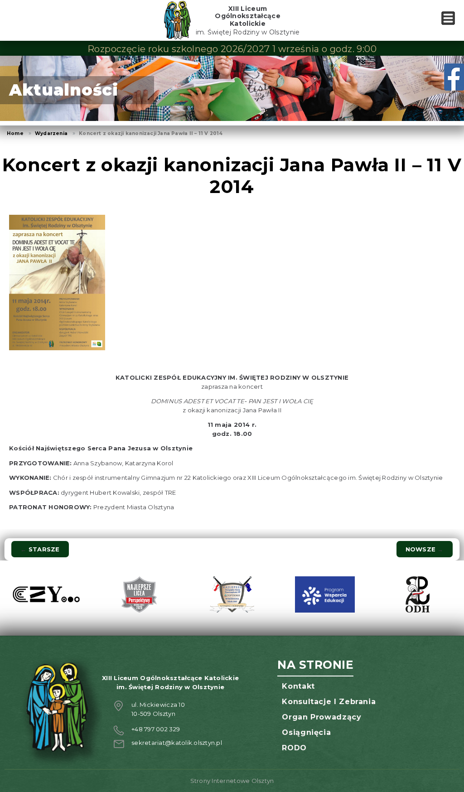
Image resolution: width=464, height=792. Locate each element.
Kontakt (298, 686)
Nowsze (425, 549)
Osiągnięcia (306, 732)
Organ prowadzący (321, 717)
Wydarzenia (51, 133)
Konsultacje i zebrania (329, 701)
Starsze (39, 549)
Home (15, 133)
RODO (294, 748)
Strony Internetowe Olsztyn (232, 780)
